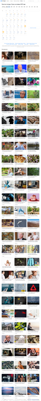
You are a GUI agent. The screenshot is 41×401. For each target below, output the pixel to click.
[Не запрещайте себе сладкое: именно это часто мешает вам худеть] (33, 199)
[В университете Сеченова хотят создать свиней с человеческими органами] (33, 122)
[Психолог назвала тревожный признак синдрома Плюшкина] (33, 341)
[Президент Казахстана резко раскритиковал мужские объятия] (20, 96)
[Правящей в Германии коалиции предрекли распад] (8, 341)
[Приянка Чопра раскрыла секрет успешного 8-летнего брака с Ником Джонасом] (20, 380)
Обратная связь (30, 400)
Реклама (7, 400)
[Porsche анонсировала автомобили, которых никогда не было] (8, 380)
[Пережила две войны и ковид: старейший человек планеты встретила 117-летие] (33, 70)
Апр (16, 6)
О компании (3, 400)
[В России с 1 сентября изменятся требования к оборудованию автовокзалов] (20, 186)
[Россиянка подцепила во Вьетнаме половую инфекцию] (33, 251)
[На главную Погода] (4, 1)
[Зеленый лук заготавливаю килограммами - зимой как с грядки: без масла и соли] (8, 109)
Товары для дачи (32, 44)
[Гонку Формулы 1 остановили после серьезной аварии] (20, 341)
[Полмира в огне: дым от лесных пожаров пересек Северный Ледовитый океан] (33, 303)
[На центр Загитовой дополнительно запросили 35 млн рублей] (33, 380)
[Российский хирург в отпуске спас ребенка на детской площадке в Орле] (33, 315)
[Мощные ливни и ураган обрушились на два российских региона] (33, 135)
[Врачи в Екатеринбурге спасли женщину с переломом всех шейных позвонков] (8, 303)
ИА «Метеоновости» (38, 400)
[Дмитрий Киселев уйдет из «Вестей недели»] (20, 70)
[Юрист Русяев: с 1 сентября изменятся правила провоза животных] (20, 354)
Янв (9, 6)
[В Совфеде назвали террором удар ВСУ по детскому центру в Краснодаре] (8, 328)
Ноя (34, 6)
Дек (37, 6)
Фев (11, 6)
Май (19, 6)
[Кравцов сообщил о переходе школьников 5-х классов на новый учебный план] (33, 264)
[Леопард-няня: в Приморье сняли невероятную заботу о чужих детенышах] (33, 96)
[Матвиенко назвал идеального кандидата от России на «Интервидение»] (20, 122)
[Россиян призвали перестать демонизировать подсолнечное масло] (20, 290)
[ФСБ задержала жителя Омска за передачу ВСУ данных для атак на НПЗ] (20, 135)
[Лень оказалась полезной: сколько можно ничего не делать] (20, 174)
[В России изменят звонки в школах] (20, 251)
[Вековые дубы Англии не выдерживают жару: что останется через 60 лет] (20, 328)
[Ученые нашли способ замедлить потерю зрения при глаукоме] (33, 277)
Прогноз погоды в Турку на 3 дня (9, 43)
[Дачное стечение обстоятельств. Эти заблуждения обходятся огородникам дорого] (8, 148)
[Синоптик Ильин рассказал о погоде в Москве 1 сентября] (8, 251)
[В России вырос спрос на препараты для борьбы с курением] (20, 148)
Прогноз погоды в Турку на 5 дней (20, 43)
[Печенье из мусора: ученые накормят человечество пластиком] (8, 212)
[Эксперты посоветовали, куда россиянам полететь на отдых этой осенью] (8, 315)
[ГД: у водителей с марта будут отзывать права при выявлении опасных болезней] (20, 277)
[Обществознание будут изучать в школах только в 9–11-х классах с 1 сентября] (8, 290)
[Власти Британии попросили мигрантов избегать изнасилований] (20, 109)
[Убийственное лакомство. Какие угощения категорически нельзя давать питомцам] (8, 58)
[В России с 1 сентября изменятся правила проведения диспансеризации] (8, 96)
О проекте (10, 400)
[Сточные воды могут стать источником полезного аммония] (8, 367)
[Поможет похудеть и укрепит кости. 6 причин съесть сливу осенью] (33, 83)
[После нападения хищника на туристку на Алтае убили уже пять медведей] (20, 58)
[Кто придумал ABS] (20, 303)
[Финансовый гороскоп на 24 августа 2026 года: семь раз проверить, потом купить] (8, 264)
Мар (14, 6)
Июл (24, 6)
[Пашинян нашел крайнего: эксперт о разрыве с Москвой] (20, 393)
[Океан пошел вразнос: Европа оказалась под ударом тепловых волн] (8, 70)
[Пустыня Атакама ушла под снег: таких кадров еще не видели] (33, 225)
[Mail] (1, 1)
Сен (29, 6)
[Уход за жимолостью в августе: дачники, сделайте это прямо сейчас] (8, 135)
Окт (32, 6)
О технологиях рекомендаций (23, 400)
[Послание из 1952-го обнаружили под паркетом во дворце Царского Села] (33, 58)
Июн (22, 6)
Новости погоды (20, 44)
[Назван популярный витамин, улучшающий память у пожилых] (33, 212)
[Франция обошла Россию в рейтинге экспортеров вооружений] (20, 225)
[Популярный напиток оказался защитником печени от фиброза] (33, 238)
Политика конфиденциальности (16, 400)
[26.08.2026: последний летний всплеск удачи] (8, 354)
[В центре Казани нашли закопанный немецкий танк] (8, 83)
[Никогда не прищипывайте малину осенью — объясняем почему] (33, 109)
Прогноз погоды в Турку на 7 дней (32, 43)
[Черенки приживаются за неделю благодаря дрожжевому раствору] (8, 161)
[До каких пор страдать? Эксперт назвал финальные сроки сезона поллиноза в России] (8, 174)
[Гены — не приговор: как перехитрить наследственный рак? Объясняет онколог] (33, 393)
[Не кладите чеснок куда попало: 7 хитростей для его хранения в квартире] (33, 161)
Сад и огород (26, 44)
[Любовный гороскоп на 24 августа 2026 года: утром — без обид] (8, 277)
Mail (1, 400)
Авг (27, 6)
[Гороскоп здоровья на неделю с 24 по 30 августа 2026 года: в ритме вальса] (8, 225)
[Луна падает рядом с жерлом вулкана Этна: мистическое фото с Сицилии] (20, 315)
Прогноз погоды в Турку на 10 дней (11, 44)
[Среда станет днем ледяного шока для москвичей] (33, 174)
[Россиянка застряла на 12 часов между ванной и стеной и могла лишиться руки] (8, 186)
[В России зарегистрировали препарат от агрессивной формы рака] (20, 212)
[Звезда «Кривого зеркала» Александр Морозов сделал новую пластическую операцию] (33, 354)
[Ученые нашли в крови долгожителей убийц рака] (8, 199)
